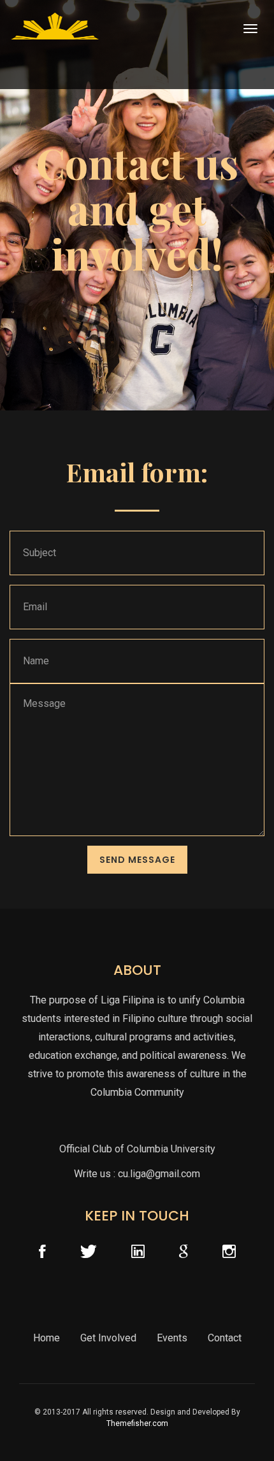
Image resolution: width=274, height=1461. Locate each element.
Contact (225, 1338)
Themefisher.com (137, 1423)
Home (46, 1338)
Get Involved (108, 1338)
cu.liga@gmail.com (159, 1174)
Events (172, 1338)
